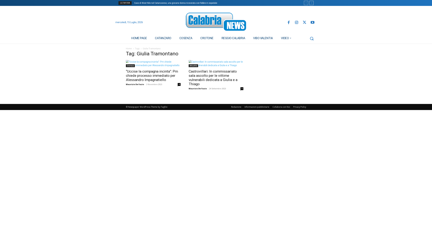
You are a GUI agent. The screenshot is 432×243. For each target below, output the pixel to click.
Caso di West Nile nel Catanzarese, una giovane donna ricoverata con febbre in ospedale (175, 3)
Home (129, 48)
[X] (304, 23)
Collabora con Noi (281, 106)
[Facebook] (288, 23)
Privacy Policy (299, 106)
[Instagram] (296, 23)
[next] (311, 3)
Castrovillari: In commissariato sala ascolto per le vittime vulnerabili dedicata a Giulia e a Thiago (213, 77)
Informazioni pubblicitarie (257, 106)
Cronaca (130, 65)
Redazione (236, 106)
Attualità (193, 65)
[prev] (306, 3)
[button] (312, 38)
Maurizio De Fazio (135, 84)
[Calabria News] (216, 22)
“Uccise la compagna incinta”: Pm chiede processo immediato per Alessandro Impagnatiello (152, 75)
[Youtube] (312, 23)
